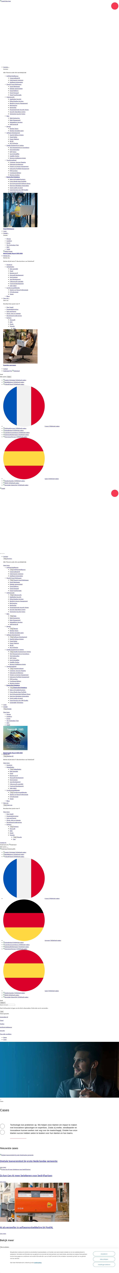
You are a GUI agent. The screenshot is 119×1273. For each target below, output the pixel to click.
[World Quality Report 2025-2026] (61, 251)
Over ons (9, 805)
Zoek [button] (1, 374)
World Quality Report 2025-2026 (13, 253)
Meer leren (6, 565)
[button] (8, 67)
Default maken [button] (22, 380)
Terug (5, 558)
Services (9, 558)
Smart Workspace (8, 229)
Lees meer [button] (3, 1167)
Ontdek (9, 709)
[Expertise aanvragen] (61, 346)
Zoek (2, 1011)
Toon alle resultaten (5, 1034)
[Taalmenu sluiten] (7, 847)
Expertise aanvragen (9, 365)
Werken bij (10, 756)
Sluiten (9, 376)
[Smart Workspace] (61, 210)
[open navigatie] (4, 553)
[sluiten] (2, 553)
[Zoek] (0, 553)
